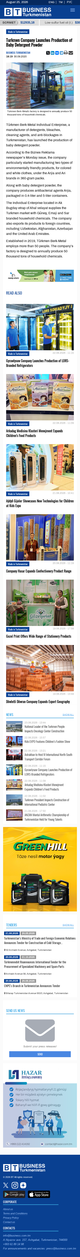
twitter (6, 1185)
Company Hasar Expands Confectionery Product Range (38, 571)
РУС (69, 2)
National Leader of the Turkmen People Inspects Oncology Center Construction (45, 728)
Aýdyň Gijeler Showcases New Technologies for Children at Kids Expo (40, 503)
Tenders (11, 925)
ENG (51, 2)
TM (61, 2)
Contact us (9, 1222)
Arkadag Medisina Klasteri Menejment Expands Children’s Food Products (34, 433)
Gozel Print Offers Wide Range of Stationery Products (38, 636)
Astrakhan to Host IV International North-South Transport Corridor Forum (48, 756)
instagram (14, 1185)
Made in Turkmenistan (17, 31)
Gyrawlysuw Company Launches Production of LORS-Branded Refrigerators (37, 363)
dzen (22, 1185)
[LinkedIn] (52, 53)
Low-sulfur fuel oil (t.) (46, 22)
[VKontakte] (57, 53)
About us (8, 1209)
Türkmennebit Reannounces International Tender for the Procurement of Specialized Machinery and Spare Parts (35, 964)
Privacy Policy (11, 1217)
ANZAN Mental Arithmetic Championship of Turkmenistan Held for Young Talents (47, 817)
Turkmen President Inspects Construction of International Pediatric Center (47, 802)
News (9, 714)
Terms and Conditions (15, 1213)
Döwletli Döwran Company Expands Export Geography (38, 701)
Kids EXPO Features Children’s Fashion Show (47, 741)
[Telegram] (61, 53)
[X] (48, 53)
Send (40, 1054)
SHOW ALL (68, 714)
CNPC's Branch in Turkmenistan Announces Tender (32, 985)
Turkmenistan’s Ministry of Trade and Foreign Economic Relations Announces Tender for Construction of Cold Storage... (40, 940)
